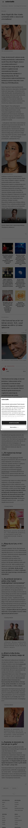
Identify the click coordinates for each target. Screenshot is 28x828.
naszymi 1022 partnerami (11, 406)
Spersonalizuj (13, 427)
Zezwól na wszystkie (14, 422)
